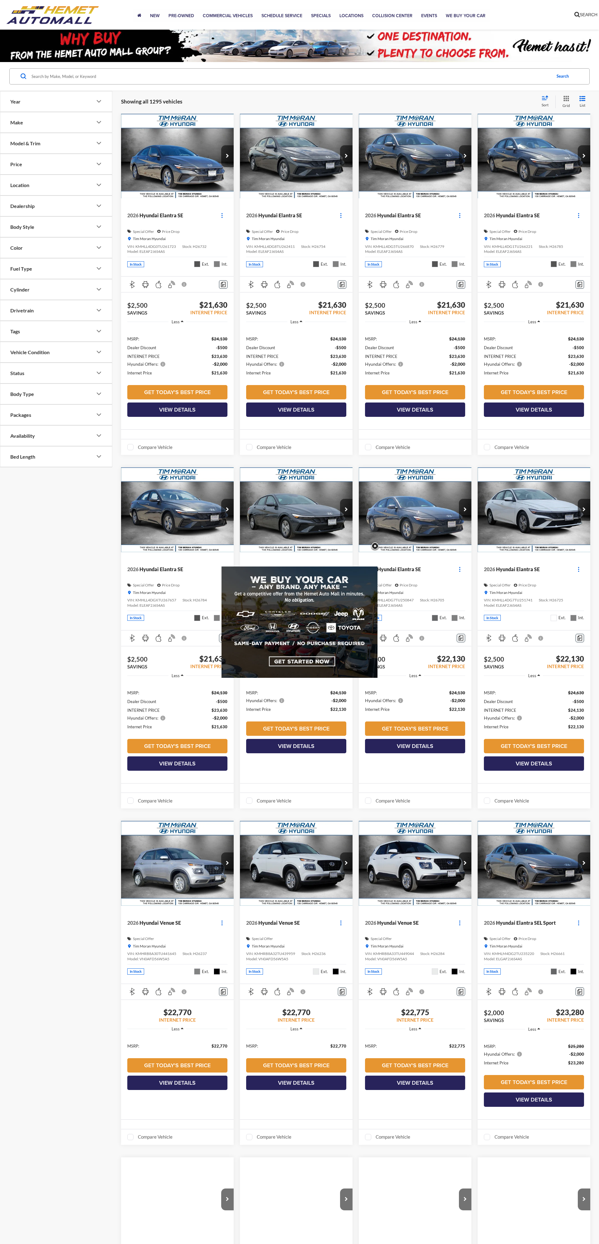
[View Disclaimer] (184, 284)
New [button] (155, 15)
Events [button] (429, 15)
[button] (227, 156)
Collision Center (392, 15)
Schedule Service (281, 15)
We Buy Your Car (465, 15)
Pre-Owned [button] (181, 15)
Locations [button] (351, 15)
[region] (177, 355)
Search (563, 76)
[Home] (139, 15)
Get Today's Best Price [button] (177, 392)
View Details (177, 409)
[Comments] (223, 284)
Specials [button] (321, 15)
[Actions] (222, 215)
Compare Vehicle (155, 447)
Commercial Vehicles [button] (228, 15)
